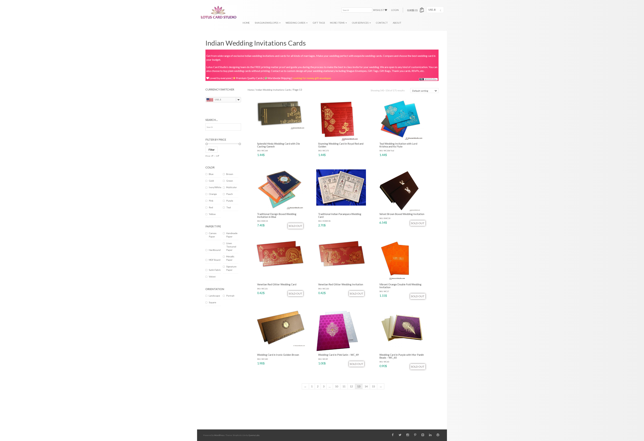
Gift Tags (319, 22)
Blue (211, 174)
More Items (337, 22)
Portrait (230, 295)
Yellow (212, 214)
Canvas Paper (213, 235)
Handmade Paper (231, 235)
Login (395, 10)
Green (229, 180)
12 (351, 386)
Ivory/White (215, 187)
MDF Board (214, 259)
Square (212, 302)
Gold (211, 180)
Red (211, 207)
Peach (229, 194)
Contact (382, 22)
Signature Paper (231, 268)
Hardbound (215, 249)
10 (336, 386)
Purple (229, 200)
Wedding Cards (296, 22)
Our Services (360, 22)
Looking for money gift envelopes (312, 78)
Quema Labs (254, 435)
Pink (211, 200)
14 (366, 386)
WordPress (219, 435)
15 (373, 386)
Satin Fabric (215, 269)
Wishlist (379, 10)
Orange (213, 194)
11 (343, 386)
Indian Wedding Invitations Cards (273, 89)
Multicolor (231, 187)
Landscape (214, 295)
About (397, 22)
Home (246, 22)
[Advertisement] (223, 363)
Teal (228, 207)
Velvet (212, 276)
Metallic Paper (230, 258)
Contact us (277, 70)
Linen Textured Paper (231, 246)
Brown (229, 174)
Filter (211, 149)
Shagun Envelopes (267, 22)
